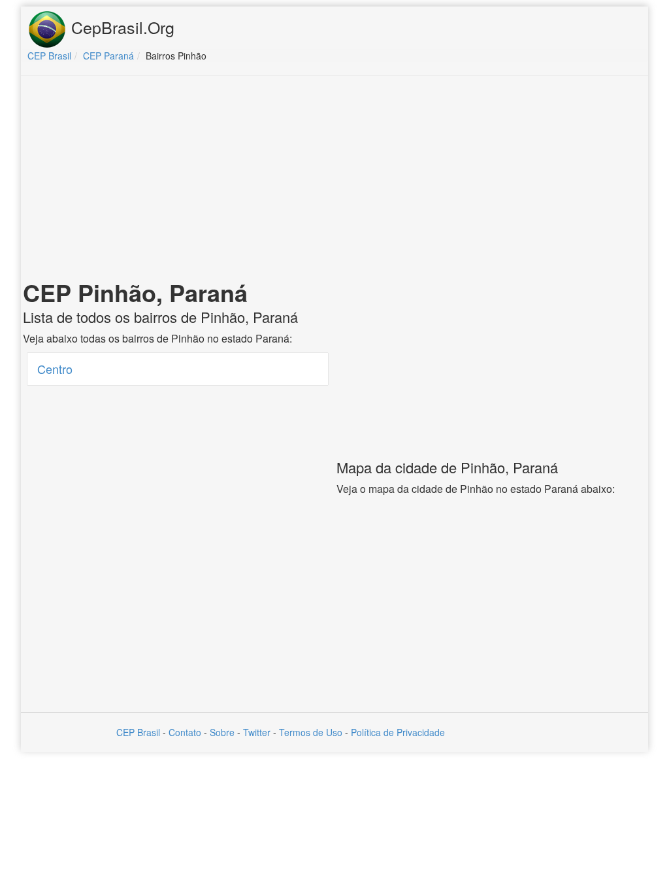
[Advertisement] (334, 180)
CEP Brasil (138, 732)
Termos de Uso (310, 732)
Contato (185, 732)
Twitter (256, 732)
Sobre (222, 732)
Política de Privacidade (398, 732)
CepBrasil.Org (120, 27)
